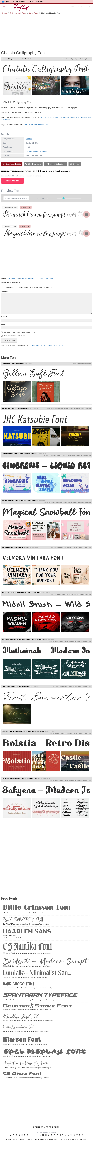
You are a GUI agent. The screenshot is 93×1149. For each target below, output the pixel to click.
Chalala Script (43, 278)
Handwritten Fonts (84, 364)
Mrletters (25, 59)
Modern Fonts (86, 455)
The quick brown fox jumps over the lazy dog (45, 214)
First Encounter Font (9, 686)
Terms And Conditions (57, 1139)
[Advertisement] (46, 31)
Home (4, 13)
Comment (5, 291)
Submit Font (81, 1139)
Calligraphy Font (13, 278)
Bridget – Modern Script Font (46, 961)
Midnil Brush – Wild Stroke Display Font (16, 592)
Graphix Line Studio (28, 500)
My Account (22, 2)
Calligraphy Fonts (75, 59)
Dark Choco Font (19, 984)
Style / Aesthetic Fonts (18, 13)
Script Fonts (33, 13)
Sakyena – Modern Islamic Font (13, 778)
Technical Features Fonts (82, 408)
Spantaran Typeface (40, 995)
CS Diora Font (22, 1073)
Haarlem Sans (27, 930)
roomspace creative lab (36, 731)
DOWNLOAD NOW (12, 181)
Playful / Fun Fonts (84, 547)
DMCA (29, 1139)
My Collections (37, 2)
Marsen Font (22, 1039)
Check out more (34, 164)
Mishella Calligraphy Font (25, 1063)
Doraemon (40, 639)
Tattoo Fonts (86, 686)
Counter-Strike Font (37, 1005)
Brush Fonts (73, 594)
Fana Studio (23, 547)
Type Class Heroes (33, 778)
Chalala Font (31, 278)
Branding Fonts (62, 594)
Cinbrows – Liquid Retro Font (12, 453)
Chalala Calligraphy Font (10, 59)
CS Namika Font (28, 947)
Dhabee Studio (30, 453)
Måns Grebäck (24, 686)
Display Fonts (58, 408)
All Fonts (71, 1139)
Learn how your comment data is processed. (47, 345)
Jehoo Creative (22, 408)
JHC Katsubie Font (8, 408)
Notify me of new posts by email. (16, 336)
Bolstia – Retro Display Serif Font (13, 731)
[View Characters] (86, 214)
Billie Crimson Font (37, 907)
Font (51, 278)
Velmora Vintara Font (9, 547)
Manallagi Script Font (20, 1016)
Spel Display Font (44, 1051)
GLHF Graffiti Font (24, 919)
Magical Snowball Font (10, 500)
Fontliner (19, 364)
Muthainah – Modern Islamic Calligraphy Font (18, 639)
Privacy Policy (40, 1139)
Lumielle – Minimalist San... (37, 973)
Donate (76, 164)
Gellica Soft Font (8, 364)
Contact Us (10, 1139)
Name (4, 317)
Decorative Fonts (75, 641)
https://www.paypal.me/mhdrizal (36, 125)
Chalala (23, 278)
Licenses (21, 1139)
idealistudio (37, 592)
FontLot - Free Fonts (46, 1127)
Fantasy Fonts (72, 502)
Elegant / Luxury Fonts (59, 455)
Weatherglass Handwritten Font (18, 1027)
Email (3, 325)
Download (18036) (13, 164)
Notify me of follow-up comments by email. (19, 332)
